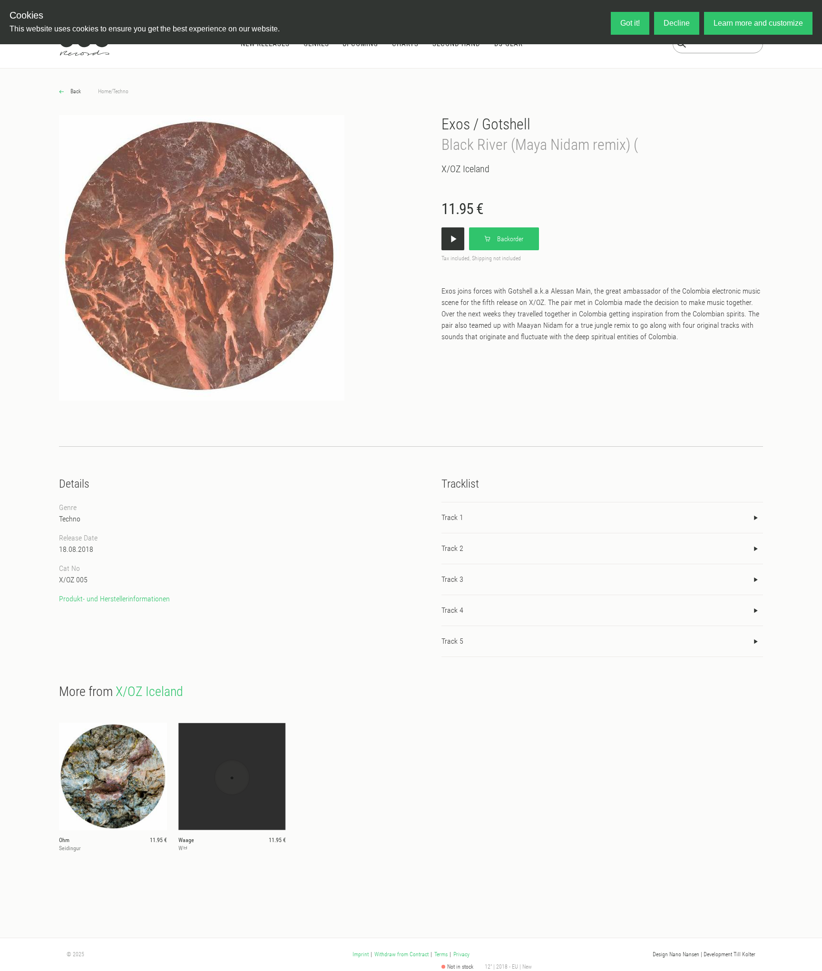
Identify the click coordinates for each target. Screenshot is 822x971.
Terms (441, 954)
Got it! (630, 23)
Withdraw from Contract (401, 954)
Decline (677, 23)
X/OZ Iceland (465, 169)
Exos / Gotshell (485, 124)
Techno (120, 91)
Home (104, 91)
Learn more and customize (758, 23)
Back (75, 91)
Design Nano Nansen (676, 954)
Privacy (461, 954)
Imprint (360, 954)
